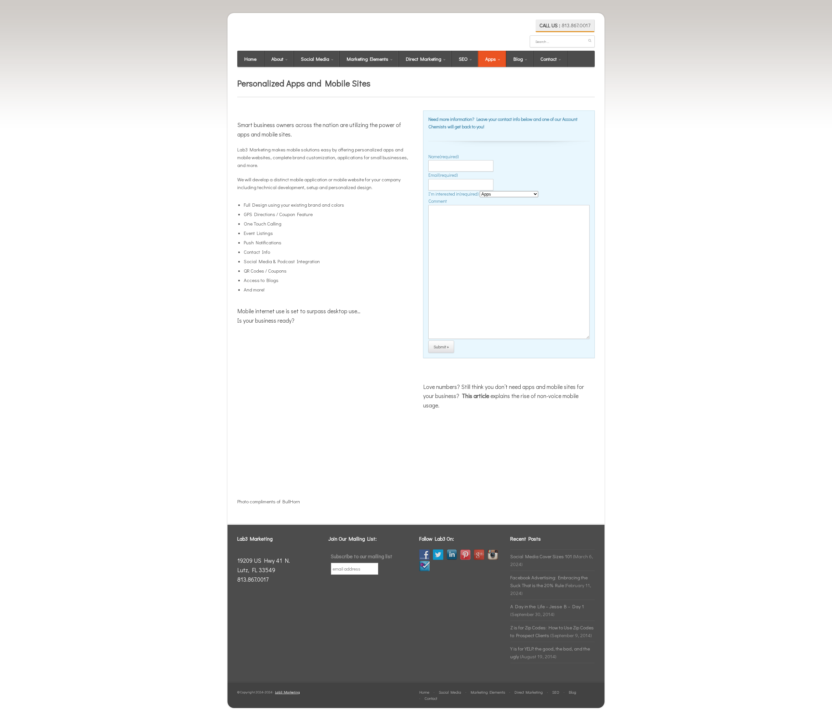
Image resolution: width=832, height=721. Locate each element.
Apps (491, 59)
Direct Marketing (424, 59)
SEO (464, 59)
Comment (437, 201)
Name (443, 156)
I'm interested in (453, 194)
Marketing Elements (368, 59)
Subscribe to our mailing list (361, 556)
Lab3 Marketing (287, 691)
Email (443, 175)
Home (250, 59)
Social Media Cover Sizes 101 (541, 556)
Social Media (315, 59)
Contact (549, 59)
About (277, 59)
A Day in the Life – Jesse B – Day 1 (547, 606)
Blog (519, 59)
